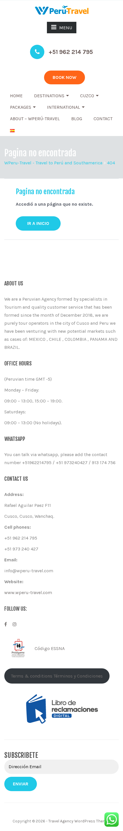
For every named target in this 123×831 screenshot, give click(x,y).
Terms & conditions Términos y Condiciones (57, 676)
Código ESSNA (50, 648)
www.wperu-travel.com (28, 592)
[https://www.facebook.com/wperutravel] (5, 624)
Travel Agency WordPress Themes (79, 821)
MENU (65, 27)
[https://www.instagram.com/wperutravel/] (15, 624)
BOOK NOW (64, 77)
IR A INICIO (38, 223)
